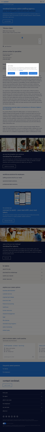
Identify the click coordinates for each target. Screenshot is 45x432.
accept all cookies (33, 73)
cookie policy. (21, 70)
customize (11, 73)
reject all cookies (23, 73)
